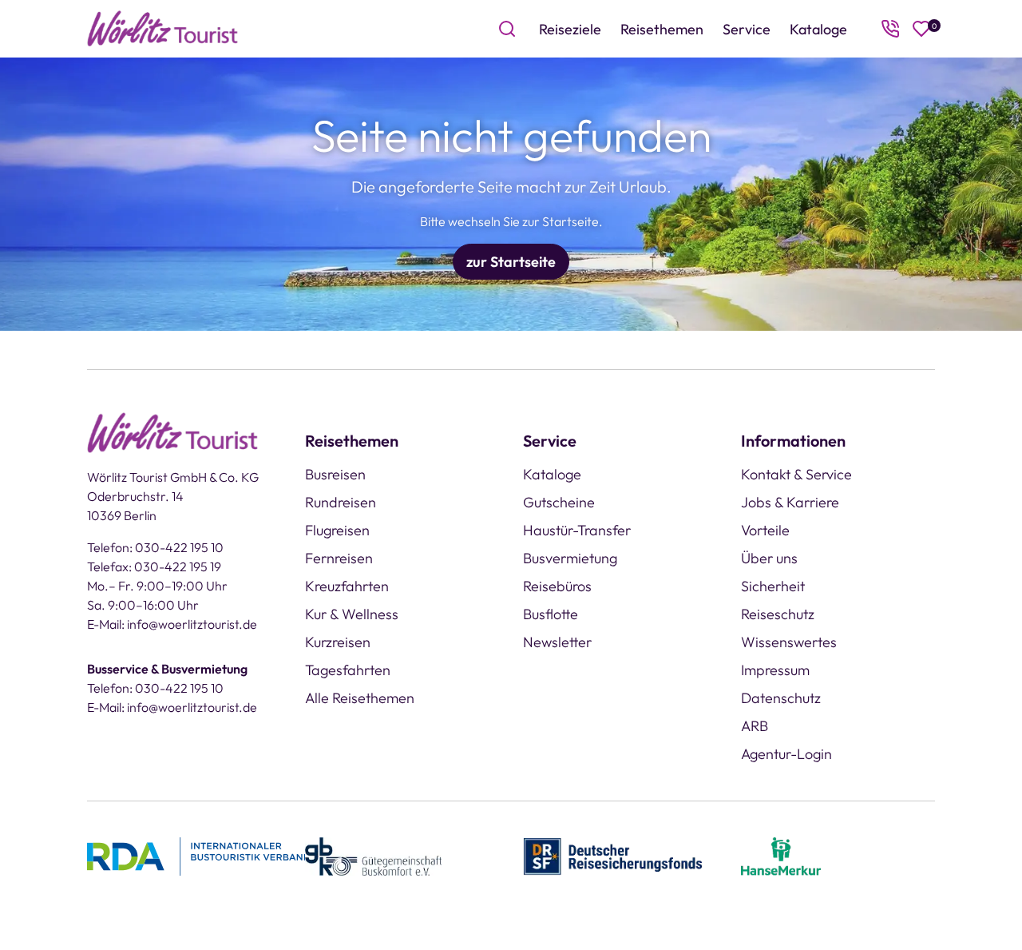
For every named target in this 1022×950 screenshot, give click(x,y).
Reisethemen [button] (661, 29)
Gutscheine (559, 502)
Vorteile (765, 530)
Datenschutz (781, 698)
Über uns (769, 558)
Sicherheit (773, 586)
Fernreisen (339, 558)
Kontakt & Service (796, 474)
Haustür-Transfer (577, 530)
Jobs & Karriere (790, 502)
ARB (754, 726)
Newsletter (557, 642)
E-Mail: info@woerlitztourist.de (172, 624)
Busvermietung (570, 558)
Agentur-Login (786, 754)
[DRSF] (613, 855)
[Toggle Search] (507, 28)
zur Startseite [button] (511, 261)
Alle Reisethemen (359, 698)
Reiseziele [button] (570, 29)
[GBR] (373, 855)
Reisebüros (557, 586)
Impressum (775, 670)
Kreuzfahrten (347, 586)
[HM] (781, 855)
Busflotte (550, 614)
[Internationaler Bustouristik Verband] (198, 855)
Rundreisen (340, 502)
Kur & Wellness (351, 614)
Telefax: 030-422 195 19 (154, 566)
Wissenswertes (789, 642)
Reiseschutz (777, 614)
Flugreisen (337, 530)
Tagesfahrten (347, 670)
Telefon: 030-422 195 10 (155, 547)
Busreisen (335, 474)
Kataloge (818, 29)
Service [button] (746, 29)
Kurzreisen (337, 642)
